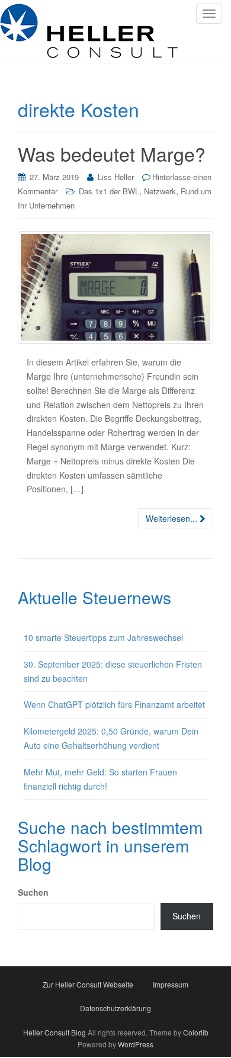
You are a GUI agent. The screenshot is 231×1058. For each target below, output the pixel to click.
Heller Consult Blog (54, 1032)
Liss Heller (116, 176)
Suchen (33, 892)
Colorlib (195, 1032)
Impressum (170, 984)
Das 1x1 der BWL (109, 191)
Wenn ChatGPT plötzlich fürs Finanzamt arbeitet (114, 704)
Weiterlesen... (173, 518)
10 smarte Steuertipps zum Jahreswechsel (103, 637)
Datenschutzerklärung (115, 1008)
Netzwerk (160, 191)
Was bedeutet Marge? (112, 153)
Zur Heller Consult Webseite (88, 984)
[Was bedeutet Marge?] (115, 287)
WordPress (135, 1044)
